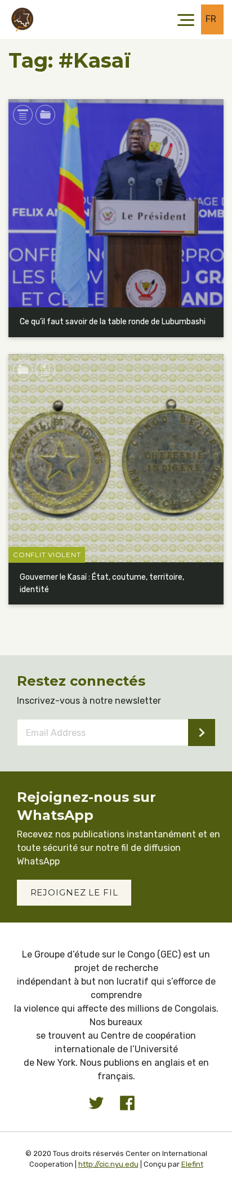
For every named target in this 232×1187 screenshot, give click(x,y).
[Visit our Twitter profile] (96, 1103)
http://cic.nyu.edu (108, 1164)
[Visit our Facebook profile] (127, 1103)
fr (211, 19)
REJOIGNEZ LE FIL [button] (74, 892)
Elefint (192, 1164)
